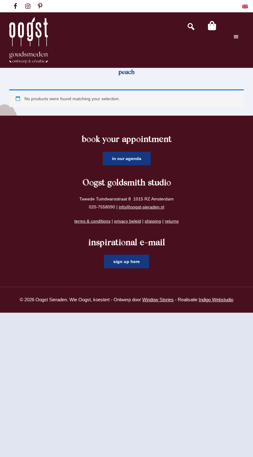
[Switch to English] (245, 6)
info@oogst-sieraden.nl (141, 206)
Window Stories (158, 299)
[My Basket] (212, 26)
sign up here (126, 261)
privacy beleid (127, 221)
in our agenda (126, 158)
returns (172, 221)
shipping (153, 221)
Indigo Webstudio (216, 299)
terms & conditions (92, 221)
